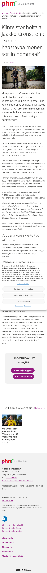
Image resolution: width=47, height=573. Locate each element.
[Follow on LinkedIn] (4, 519)
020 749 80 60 (7, 500)
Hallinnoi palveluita (23, 284)
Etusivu (5, 13)
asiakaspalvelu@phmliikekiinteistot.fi (17, 480)
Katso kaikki (40, 408)
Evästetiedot (19, 306)
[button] (43, 4)
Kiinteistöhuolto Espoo (11, 528)
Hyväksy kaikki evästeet (23, 289)
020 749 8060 (11, 477)
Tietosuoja (27, 306)
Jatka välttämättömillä (23, 295)
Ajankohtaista (16, 13)
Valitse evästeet (23, 302)
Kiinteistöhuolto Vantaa (12, 531)
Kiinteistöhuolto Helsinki (12, 525)
